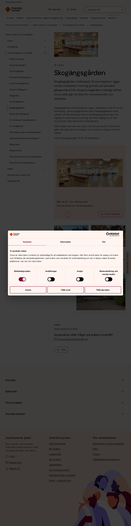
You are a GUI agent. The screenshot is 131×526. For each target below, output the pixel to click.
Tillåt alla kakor (103, 290)
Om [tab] (103, 242)
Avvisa (28, 290)
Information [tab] (65, 242)
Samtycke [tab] (27, 242)
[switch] (51, 279)
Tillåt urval (65, 290)
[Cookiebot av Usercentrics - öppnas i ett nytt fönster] (110, 234)
